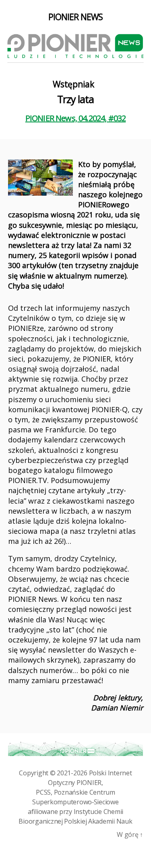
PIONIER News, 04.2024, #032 (75, 118)
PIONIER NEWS (75, 17)
